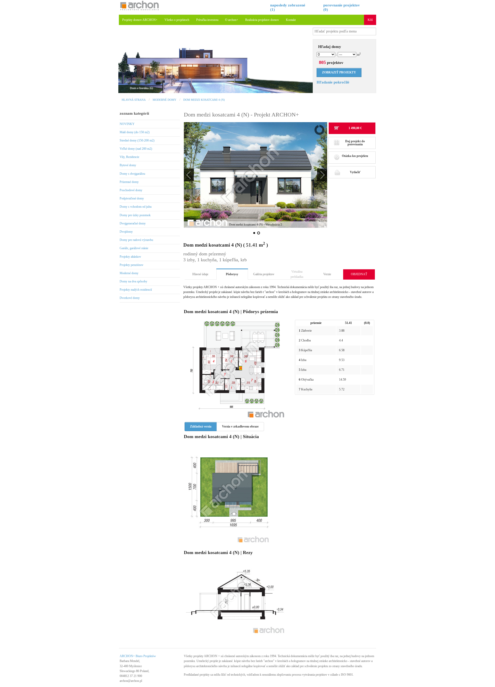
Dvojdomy (126, 231)
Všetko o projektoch (176, 20)
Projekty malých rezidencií (136, 289)
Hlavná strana (134, 99)
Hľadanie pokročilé (333, 82)
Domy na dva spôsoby (133, 281)
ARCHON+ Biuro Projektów (138, 656)
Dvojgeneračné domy (133, 223)
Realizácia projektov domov (262, 20)
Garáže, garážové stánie (134, 248)
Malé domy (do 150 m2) (135, 132)
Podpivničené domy (132, 198)
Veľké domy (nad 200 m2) (136, 148)
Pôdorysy (232, 274)
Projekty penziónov (131, 265)
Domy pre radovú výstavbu (136, 240)
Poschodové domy (131, 190)
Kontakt (291, 20)
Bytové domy (128, 165)
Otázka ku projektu (355, 156)
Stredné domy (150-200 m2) (137, 140)
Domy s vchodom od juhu (136, 206)
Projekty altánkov (130, 256)
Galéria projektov (263, 274)
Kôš (370, 20)
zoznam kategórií (134, 113)
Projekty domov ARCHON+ (140, 20)
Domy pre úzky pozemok (135, 215)
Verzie (327, 274)
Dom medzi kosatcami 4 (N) (204, 99)
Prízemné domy (129, 182)
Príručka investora (207, 20)
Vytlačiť (355, 172)
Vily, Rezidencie (129, 157)
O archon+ (231, 20)
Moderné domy (164, 99)
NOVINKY (127, 124)
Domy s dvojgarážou (132, 173)
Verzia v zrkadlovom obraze (240, 426)
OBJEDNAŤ (359, 274)
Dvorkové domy (130, 298)
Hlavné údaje (200, 274)
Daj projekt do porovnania (355, 142)
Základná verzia (200, 426)
